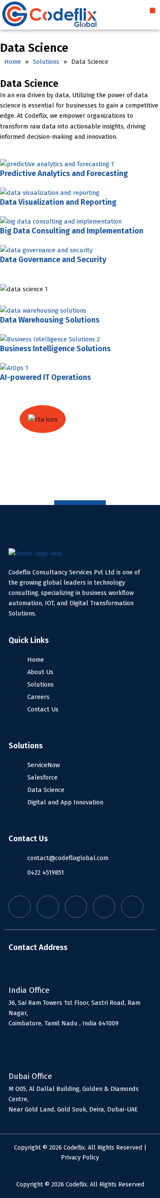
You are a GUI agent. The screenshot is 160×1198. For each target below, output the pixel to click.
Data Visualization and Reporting (58, 202)
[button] (152, 10)
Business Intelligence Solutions (55, 348)
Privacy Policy (80, 1157)
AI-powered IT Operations (45, 377)
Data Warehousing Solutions (49, 320)
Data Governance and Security (53, 259)
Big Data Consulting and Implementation (71, 231)
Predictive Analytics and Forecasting (64, 173)
